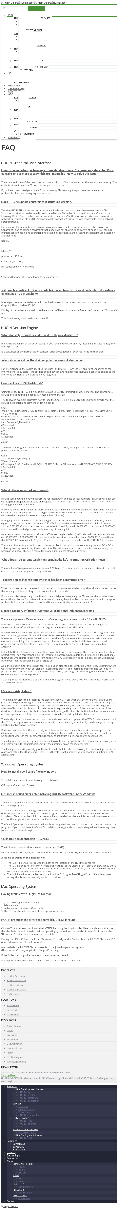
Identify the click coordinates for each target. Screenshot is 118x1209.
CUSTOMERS (20, 1195)
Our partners (25, 1186)
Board (21, 1169)
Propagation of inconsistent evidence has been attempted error (43, 579)
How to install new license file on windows (28, 771)
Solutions (12, 1141)
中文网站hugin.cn (15, 1057)
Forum (10, 1052)
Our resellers (25, 1192)
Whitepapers (13, 1039)
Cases (10, 1030)
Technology (13, 1155)
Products (12, 1086)
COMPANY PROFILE (23, 1163)
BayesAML (12, 1009)
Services (17, 1103)
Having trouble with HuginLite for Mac (26, 894)
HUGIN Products (22, 1118)
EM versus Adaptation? (16, 691)
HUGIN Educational (16, 989)
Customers (27, 134)
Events (22, 1181)
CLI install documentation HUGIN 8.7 (25, 838)
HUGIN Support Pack (29, 1115)
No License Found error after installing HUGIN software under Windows (48, 794)
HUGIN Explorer (15, 984)
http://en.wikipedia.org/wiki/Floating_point (29, 501)
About (12, 94)
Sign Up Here (8, 1075)
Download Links (14, 1048)
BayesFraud (13, 1005)
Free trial (23, 1126)
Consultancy (25, 1112)
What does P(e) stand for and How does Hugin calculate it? (39, 335)
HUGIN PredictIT (27, 1123)
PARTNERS (18, 1184)
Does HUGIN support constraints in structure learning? (36, 201)
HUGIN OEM (13, 993)
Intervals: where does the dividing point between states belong (42, 360)
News (21, 1178)
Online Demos (14, 1025)
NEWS (17, 109)
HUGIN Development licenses (28, 1089)
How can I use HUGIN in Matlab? (22, 383)
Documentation (14, 1043)
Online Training (26, 1109)
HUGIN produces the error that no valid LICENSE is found (38, 919)
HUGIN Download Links (25, 1129)
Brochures (12, 1034)
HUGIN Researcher (16, 980)
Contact (14, 137)
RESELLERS (19, 1189)
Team (21, 1166)
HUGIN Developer (16, 976)
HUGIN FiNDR (25, 1120)
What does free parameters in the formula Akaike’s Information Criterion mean (53, 559)
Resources (12, 1158)
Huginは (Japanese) (16, 1061)
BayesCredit (13, 1014)
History (22, 1172)
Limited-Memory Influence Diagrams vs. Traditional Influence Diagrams (47, 610)
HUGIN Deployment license (27, 1135)
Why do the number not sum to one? (24, 490)
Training (23, 1106)
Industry (11, 1152)
